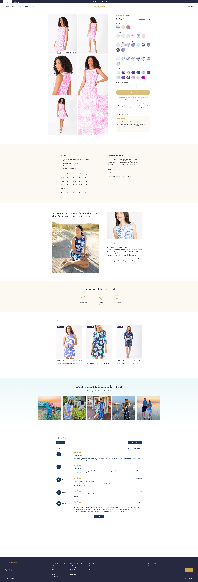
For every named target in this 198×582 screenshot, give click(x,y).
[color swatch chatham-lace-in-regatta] (118, 64)
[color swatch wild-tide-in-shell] (123, 27)
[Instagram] (6, 570)
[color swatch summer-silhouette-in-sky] (118, 27)
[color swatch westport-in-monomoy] (118, 50)
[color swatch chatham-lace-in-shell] (123, 36)
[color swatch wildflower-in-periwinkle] (118, 45)
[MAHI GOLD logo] (28, 562)
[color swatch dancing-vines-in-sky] (128, 36)
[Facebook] (10, 570)
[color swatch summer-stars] (133, 77)
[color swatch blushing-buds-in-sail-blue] (133, 59)
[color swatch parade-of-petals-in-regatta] (138, 77)
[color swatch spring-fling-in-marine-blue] (128, 59)
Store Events (73, 572)
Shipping (54, 570)
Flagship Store (73, 570)
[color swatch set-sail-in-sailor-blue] (148, 59)
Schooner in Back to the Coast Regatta (66, 363)
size (117, 82)
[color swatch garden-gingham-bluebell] (118, 77)
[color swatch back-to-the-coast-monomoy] (128, 77)
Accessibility (92, 565)
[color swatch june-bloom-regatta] (143, 72)
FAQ (53, 565)
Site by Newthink (189, 579)
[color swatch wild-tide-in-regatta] (128, 27)
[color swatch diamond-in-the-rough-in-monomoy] (148, 45)
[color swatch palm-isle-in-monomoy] (148, 72)
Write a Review (137, 443)
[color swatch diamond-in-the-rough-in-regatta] (123, 50)
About (33, 6)
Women (14, 6)
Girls (20, 6)
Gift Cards (54, 574)
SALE (7, 6)
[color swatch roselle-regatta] (128, 72)
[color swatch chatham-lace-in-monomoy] (143, 59)
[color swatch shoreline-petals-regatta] (118, 72)
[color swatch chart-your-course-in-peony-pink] (133, 36)
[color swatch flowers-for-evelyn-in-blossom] (118, 36)
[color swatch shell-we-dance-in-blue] (128, 45)
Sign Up (188, 570)
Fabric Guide (55, 576)
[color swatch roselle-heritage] (133, 72)
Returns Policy (55, 572)
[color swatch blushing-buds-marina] (123, 77)
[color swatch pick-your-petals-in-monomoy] (133, 45)
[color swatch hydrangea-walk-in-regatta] (123, 72)
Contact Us (54, 568)
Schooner (60, 360)
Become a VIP (73, 568)
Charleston (120, 360)
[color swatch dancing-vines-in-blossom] (143, 36)
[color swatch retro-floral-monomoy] (138, 72)
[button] (123, 15)
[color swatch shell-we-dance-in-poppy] (123, 45)
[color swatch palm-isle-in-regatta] (118, 59)
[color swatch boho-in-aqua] (138, 45)
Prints (26, 6)
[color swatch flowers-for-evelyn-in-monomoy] (143, 45)
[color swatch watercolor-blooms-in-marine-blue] (123, 59)
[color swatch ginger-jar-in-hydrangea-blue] (138, 36)
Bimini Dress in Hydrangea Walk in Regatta (97, 363)
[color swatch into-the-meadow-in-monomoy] (138, 59)
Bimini (88, 361)
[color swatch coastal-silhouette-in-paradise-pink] (143, 77)
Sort (128, 448)
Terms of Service (93, 570)
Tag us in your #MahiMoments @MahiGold (99, 391)
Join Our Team (73, 574)
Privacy (91, 568)
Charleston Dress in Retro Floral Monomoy (127, 363)
